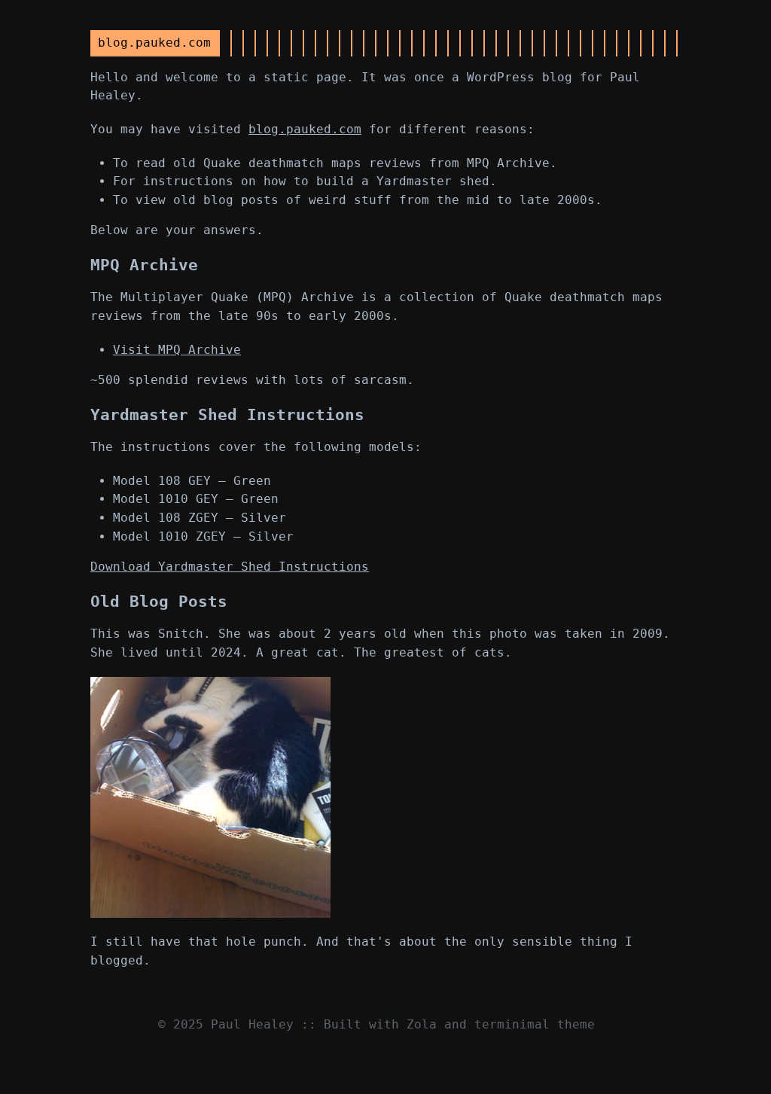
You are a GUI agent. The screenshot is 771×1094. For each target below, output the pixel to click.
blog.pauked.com (304, 129)
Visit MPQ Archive (177, 350)
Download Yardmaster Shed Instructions (229, 566)
